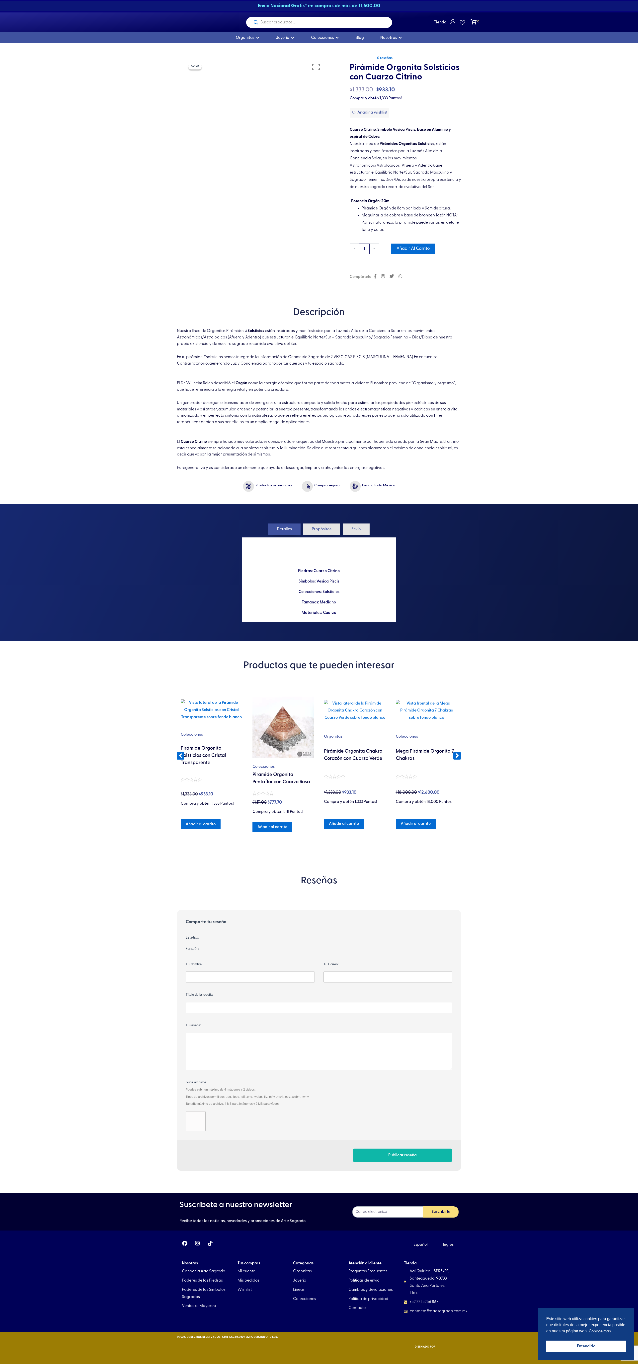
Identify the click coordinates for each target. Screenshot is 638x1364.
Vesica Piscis (328, 582)
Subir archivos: (247, 1092)
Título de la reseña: (200, 994)
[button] (180, 756)
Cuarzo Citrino (327, 571)
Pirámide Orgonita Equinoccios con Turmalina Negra (425, 760)
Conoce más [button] (600, 1331)
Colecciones (192, 767)
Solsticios (330, 592)
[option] (254, 129)
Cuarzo (329, 613)
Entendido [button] (586, 1346)
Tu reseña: (193, 1025)
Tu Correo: (331, 964)
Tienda (440, 22)
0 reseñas (385, 58)
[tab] (284, 529)
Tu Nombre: (194, 964)
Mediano (328, 602)
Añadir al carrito (413, 249)
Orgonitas (261, 737)
